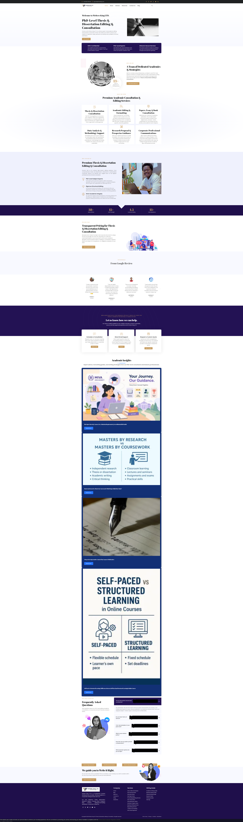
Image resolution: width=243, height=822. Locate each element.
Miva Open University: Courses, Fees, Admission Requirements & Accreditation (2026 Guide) (105, 424)
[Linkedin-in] (158, 2)
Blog (139, 5)
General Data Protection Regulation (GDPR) (109, 819)
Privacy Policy (9, 821)
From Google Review (122, 263)
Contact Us (132, 5)
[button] (152, 5)
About (111, 5)
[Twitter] (151, 2)
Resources (124, 5)
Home (106, 5)
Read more (88, 428)
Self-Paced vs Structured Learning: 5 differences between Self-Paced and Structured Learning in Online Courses (110, 688)
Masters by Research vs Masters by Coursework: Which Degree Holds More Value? (103, 488)
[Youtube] (156, 2)
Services (117, 5)
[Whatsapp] (153, 2)
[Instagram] (149, 2)
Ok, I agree (2, 821)
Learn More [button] (94, 119)
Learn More (121, 119)
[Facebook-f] (146, 2)
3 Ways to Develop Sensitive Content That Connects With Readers (99, 559)
